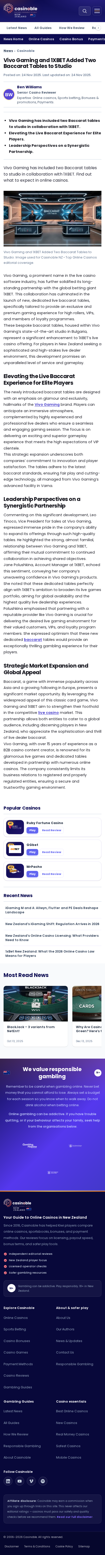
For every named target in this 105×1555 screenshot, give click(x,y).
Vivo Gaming (47, 404)
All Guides (42, 28)
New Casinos (66, 1423)
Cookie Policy (64, 1546)
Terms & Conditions (37, 1546)
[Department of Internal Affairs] (52, 1172)
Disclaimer (12, 1546)
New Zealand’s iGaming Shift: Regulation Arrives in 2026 (52, 924)
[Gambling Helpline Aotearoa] (30, 1146)
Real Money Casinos (72, 1434)
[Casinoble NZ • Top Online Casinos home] (20, 8)
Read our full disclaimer (75, 1517)
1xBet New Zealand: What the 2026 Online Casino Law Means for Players (49, 953)
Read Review (51, 830)
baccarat (33, 639)
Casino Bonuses (17, 1341)
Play (32, 830)
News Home (13, 39)
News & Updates (69, 1341)
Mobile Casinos (68, 1457)
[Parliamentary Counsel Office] (75, 1146)
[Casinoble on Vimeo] (31, 1481)
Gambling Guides (18, 1387)
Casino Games (16, 1352)
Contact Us (65, 1352)
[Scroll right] (98, 28)
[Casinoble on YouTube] (19, 1481)
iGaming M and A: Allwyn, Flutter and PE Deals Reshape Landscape (51, 910)
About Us (63, 1318)
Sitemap (84, 1546)
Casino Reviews (16, 1375)
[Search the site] (85, 11)
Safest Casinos (68, 1446)
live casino (48, 712)
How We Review (71, 28)
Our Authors (65, 1329)
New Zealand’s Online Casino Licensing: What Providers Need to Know (52, 937)
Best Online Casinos (72, 1411)
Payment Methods (18, 1364)
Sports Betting (15, 1329)
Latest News (17, 28)
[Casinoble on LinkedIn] (8, 1481)
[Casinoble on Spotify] (42, 1481)
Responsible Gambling (74, 1364)
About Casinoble (17, 1457)
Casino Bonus (71, 39)
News (8, 51)
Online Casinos (41, 39)
